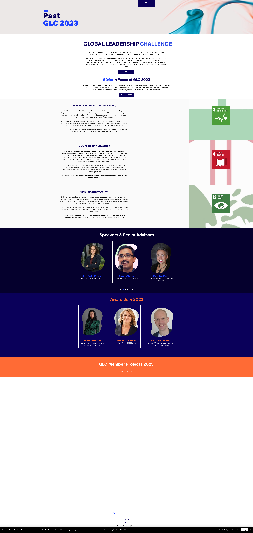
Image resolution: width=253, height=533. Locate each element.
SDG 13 (63, 197)
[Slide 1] (120, 289)
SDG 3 (66, 111)
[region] (221, 115)
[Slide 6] (132, 289)
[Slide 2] (123, 289)
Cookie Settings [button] (224, 530)
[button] (146, 3)
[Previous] (11, 260)
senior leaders (164, 85)
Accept (244, 530)
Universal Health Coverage (77, 121)
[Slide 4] (127, 289)
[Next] (242, 260)
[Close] (250, 529)
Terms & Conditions (123, 526)
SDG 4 (66, 151)
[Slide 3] (125, 289)
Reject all (235, 530)
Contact (133, 526)
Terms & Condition (121, 530)
